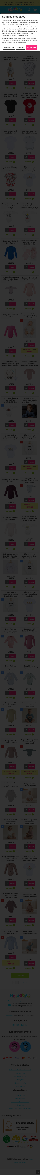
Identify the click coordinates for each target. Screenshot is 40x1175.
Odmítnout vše (9, 47)
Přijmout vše (31, 47)
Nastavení (20, 47)
